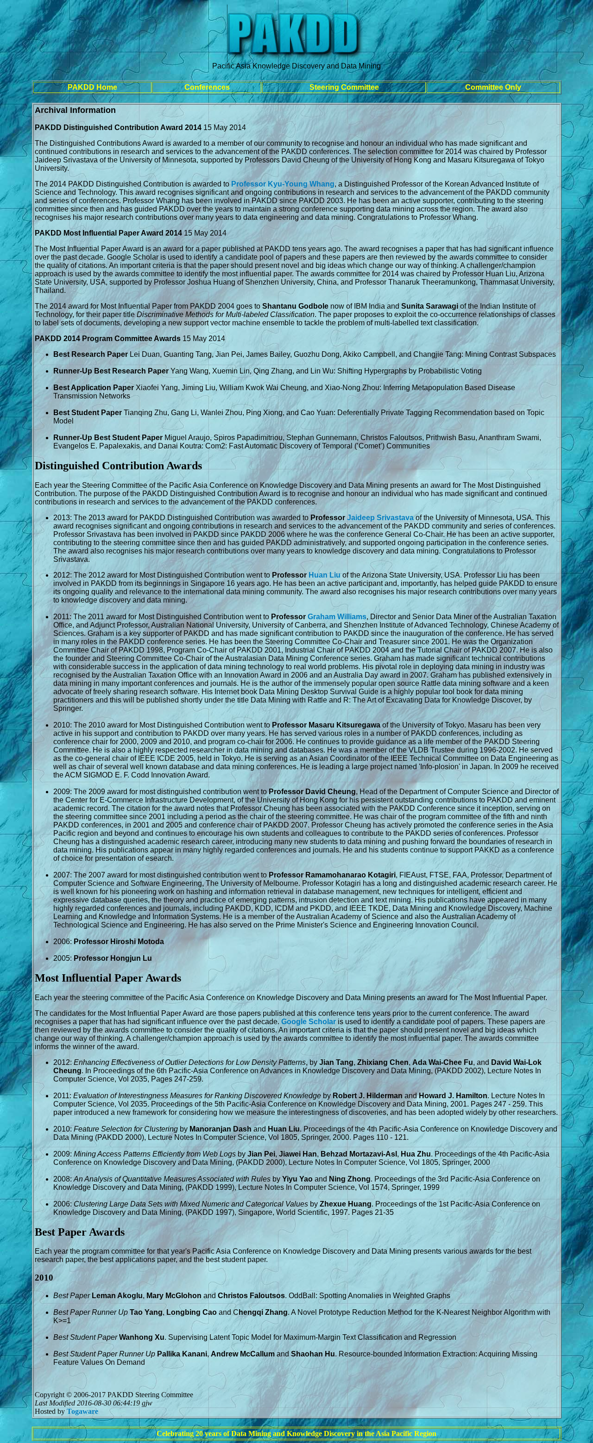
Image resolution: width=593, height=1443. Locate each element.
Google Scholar (308, 1022)
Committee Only (493, 87)
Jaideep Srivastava (380, 518)
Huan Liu (325, 575)
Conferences (207, 87)
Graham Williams (337, 617)
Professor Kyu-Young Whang (282, 184)
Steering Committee (344, 87)
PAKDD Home (92, 87)
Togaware (82, 1411)
